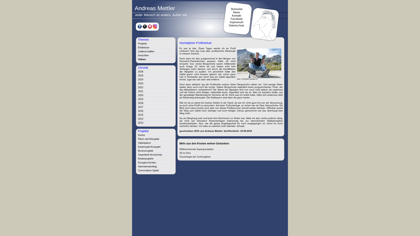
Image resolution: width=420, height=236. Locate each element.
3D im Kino (185, 153)
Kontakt (236, 15)
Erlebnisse (143, 47)
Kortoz (141, 135)
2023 (140, 83)
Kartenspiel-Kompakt (149, 146)
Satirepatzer (144, 142)
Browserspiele (145, 150)
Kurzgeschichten (147, 162)
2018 (140, 103)
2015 (140, 114)
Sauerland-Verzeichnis (150, 154)
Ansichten (143, 55)
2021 (140, 91)
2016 (140, 110)
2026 (140, 71)
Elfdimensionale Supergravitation (196, 149)
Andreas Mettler (155, 8)
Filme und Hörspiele (148, 139)
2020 (140, 95)
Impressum (236, 22)
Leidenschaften (146, 51)
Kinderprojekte (145, 158)
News (236, 12)
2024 (140, 79)
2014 (140, 118)
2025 (140, 75)
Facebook (237, 18)
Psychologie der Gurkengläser (195, 156)
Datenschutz (236, 25)
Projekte (142, 43)
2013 (140, 122)
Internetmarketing (147, 166)
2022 (140, 87)
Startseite (236, 9)
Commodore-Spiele (148, 170)
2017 (140, 107)
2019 (140, 99)
